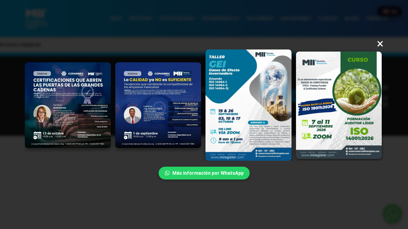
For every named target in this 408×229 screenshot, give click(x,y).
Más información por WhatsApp (208, 173)
